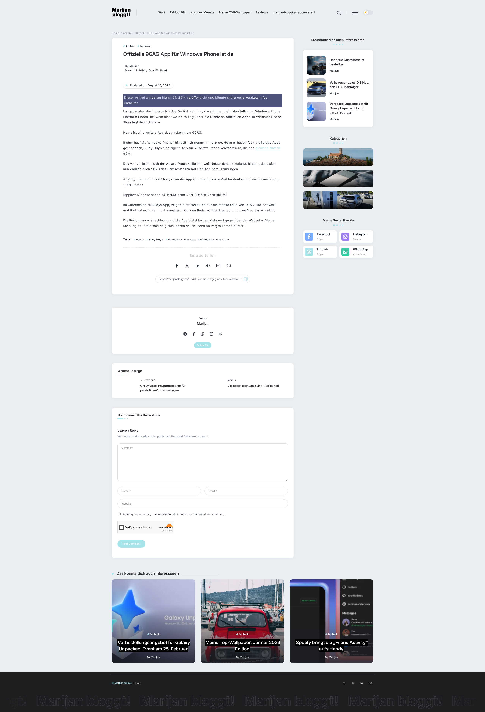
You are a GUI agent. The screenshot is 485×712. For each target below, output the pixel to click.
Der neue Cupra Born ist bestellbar (347, 62)
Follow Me (203, 345)
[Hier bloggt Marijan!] (121, 12)
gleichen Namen (268, 148)
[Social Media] (320, 236)
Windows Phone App (181, 239)
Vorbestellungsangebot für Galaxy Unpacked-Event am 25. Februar (349, 108)
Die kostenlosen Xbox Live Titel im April (253, 386)
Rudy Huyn (156, 239)
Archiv (127, 32)
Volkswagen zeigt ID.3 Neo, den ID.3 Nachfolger (349, 85)
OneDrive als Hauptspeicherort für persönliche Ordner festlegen (162, 388)
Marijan (134, 65)
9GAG (140, 239)
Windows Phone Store (214, 239)
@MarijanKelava (122, 682)
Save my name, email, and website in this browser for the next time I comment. (173, 514)
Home (115, 32)
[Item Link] (316, 65)
